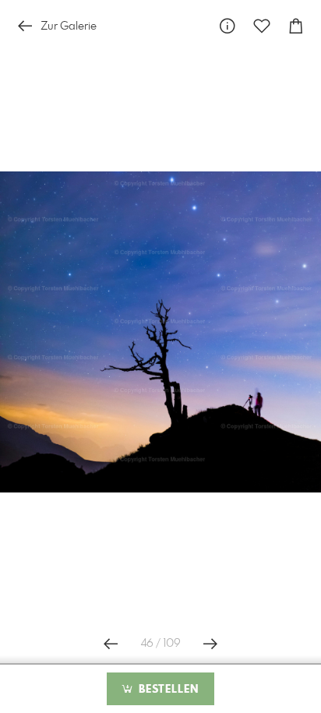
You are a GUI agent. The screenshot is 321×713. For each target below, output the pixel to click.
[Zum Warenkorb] (296, 26)
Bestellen (167, 689)
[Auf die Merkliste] (261, 26)
